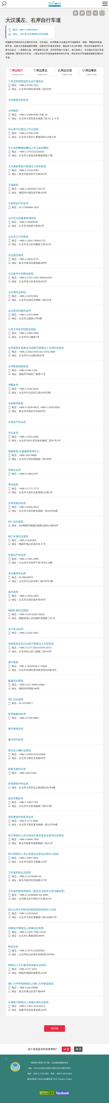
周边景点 (41, 70)
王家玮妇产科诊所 (18, 203)
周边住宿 (66, 70)
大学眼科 (13, 110)
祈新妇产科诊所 (17, 554)
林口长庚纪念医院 (18, 536)
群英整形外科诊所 (18, 783)
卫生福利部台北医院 (19, 872)
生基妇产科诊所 (17, 422)
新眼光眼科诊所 (17, 769)
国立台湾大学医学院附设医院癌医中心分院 (32, 909)
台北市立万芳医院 (18, 236)
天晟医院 (13, 184)
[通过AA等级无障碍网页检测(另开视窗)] (46, 1093)
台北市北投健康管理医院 (22, 218)
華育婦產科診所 (17, 714)
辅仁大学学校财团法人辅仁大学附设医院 (31, 983)
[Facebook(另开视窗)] (62, 1093)
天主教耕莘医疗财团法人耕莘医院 (27, 166)
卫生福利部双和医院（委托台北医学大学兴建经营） (37, 891)
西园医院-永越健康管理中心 (23, 451)
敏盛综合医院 (15, 680)
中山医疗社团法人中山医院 (23, 129)
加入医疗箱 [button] (102, 13)
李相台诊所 (14, 470)
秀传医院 (13, 484)
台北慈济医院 (15, 255)
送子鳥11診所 (16, 629)
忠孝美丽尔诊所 (17, 503)
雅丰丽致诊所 (15, 728)
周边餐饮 (91, 70)
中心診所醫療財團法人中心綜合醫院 (28, 147)
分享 (95, 13)
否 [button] (80, 1049)
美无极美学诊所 (17, 573)
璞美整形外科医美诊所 (20, 817)
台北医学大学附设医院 (20, 273)
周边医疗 (17, 70)
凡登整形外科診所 (18, 100)
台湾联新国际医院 (18, 366)
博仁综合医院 (15, 699)
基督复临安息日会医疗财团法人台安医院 (31, 643)
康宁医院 (13, 662)
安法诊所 (13, 432)
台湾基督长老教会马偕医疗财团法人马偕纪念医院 (36, 347)
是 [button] (68, 1049)
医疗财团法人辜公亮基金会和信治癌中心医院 (33, 854)
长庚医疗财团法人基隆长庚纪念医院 (28, 1002)
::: (6, 1059)
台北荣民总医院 (17, 292)
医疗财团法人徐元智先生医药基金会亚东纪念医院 (36, 835)
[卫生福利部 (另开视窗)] (15, 1071)
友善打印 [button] (88, 13)
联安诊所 (13, 946)
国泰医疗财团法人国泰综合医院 (26, 928)
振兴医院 (13, 592)
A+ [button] (82, 13)
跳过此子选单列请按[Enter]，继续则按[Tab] (69, 13)
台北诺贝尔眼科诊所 (19, 310)
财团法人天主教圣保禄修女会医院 (27, 965)
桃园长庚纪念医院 (18, 610)
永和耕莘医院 (15, 403)
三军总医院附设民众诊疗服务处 (26, 81)
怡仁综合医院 (15, 521)
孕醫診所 (13, 384)
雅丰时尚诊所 (15, 739)
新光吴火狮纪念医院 (19, 750)
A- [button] (75, 13)
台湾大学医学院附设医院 (22, 329)
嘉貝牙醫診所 (15, 798)
